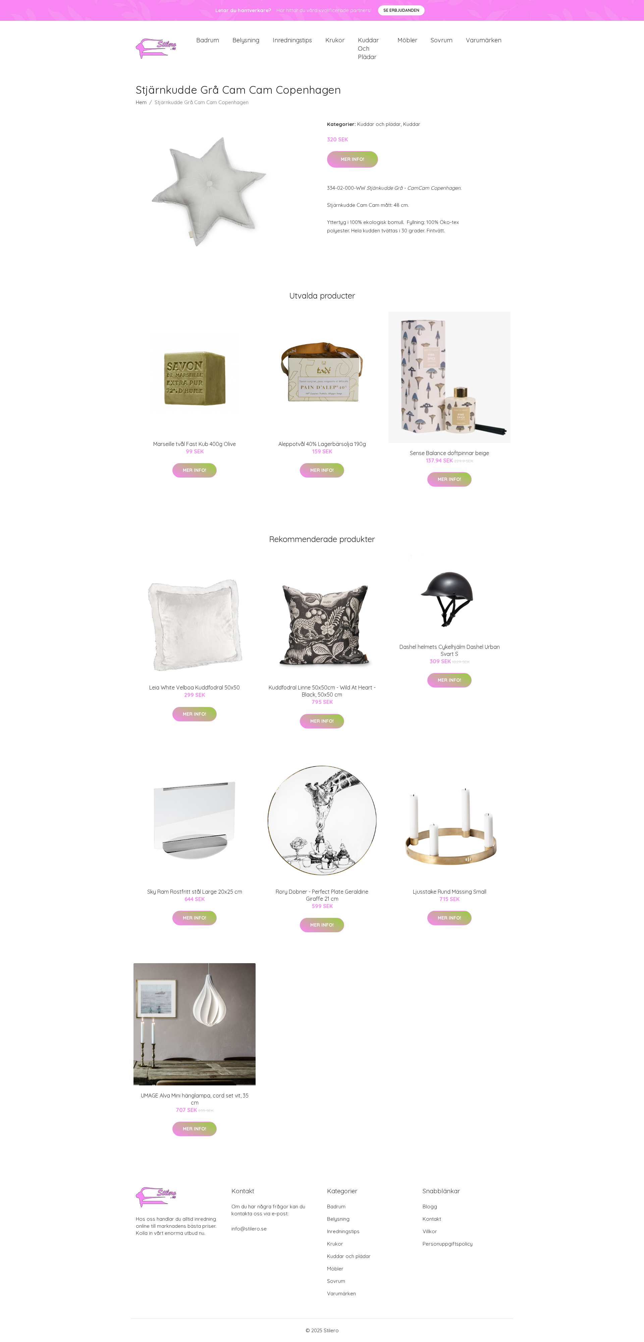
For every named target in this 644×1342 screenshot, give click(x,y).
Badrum (207, 40)
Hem (141, 102)
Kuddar (411, 124)
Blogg (430, 1206)
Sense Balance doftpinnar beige (449, 453)
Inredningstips (292, 40)
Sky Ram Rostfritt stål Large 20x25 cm (194, 891)
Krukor (334, 40)
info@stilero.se (249, 1228)
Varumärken (483, 40)
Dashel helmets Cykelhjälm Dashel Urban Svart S (449, 650)
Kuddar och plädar (368, 48)
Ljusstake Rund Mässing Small (449, 891)
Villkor (430, 1231)
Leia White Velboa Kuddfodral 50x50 (194, 687)
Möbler (407, 40)
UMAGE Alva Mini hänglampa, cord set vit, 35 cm (195, 1099)
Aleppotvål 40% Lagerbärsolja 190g (322, 444)
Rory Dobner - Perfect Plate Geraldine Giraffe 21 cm (322, 895)
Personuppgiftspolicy (448, 1244)
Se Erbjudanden (401, 10)
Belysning (245, 40)
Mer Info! (352, 159)
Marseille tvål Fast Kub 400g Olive (194, 444)
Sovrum (441, 40)
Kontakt (432, 1219)
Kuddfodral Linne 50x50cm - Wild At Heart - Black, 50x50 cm (322, 691)
